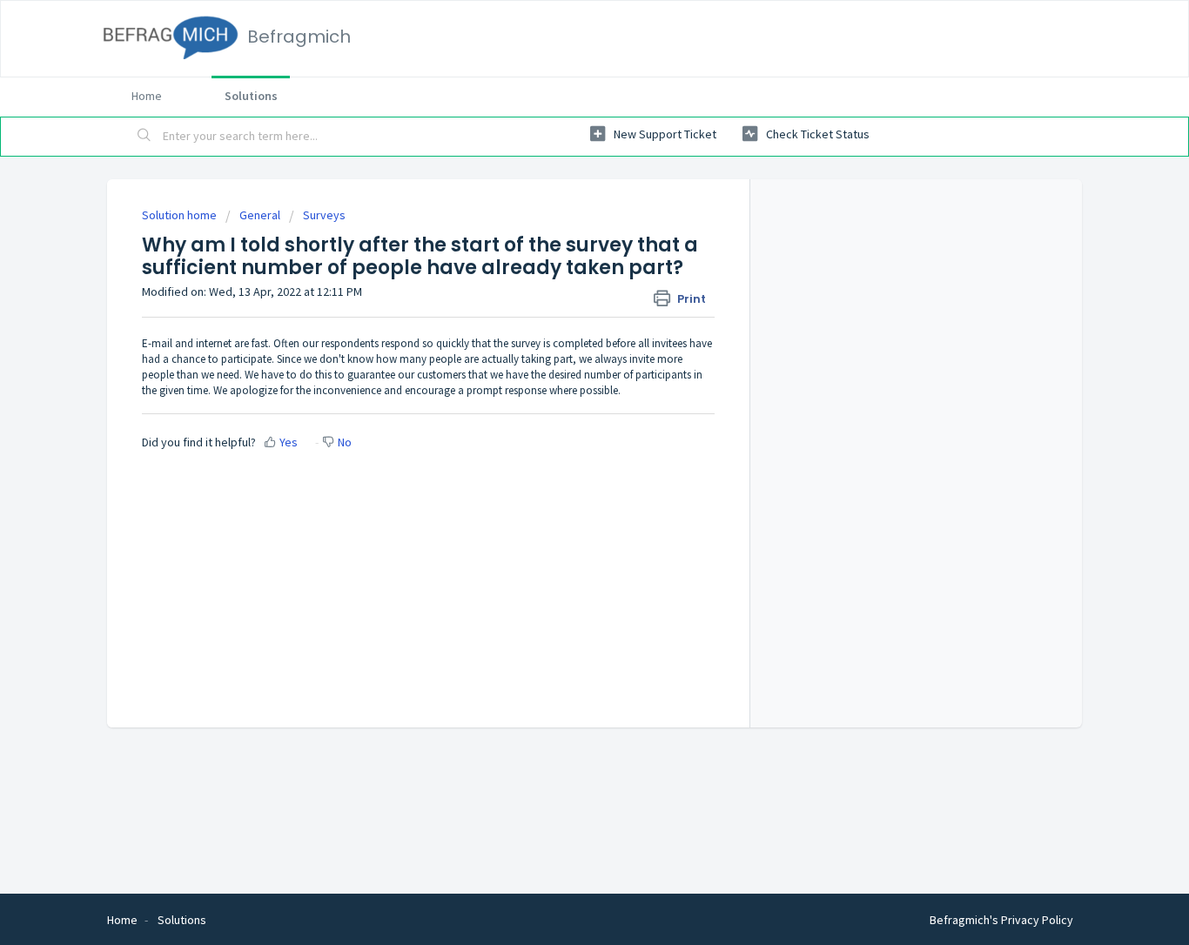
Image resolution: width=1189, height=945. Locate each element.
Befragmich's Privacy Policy (1001, 920)
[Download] (562, 244)
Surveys (324, 215)
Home (146, 96)
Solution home (180, 215)
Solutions (251, 96)
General (259, 215)
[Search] (144, 136)
